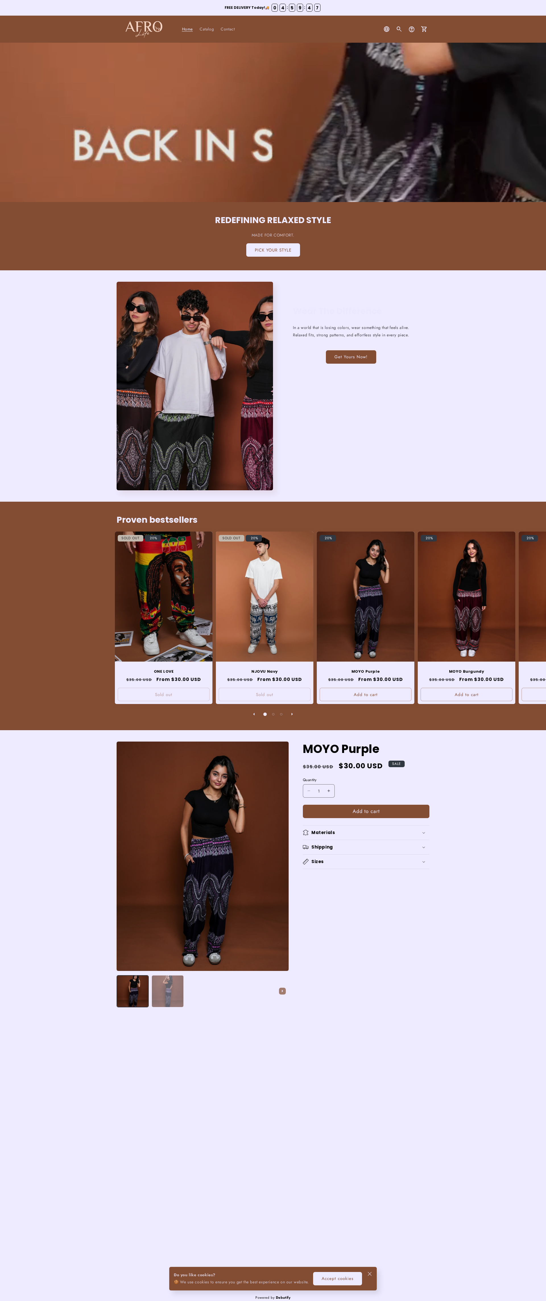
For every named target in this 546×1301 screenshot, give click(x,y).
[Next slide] (282, 991)
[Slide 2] (273, 714)
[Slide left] (254, 714)
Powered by (272, 1297)
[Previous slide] (122, 991)
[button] (399, 29)
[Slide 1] (265, 714)
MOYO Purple (365, 671)
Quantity (310, 779)
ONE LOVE (164, 671)
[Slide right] (292, 714)
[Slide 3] (281, 714)
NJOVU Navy (264, 671)
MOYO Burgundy (466, 671)
